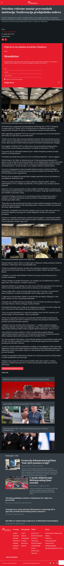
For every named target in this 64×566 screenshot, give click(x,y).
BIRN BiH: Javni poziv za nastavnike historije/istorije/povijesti (26, 379)
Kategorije (25, 529)
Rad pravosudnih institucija (54, 548)
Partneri (15, 538)
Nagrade (15, 543)
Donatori (16, 536)
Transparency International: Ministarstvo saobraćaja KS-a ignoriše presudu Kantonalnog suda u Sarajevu (30, 510)
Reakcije (23, 545)
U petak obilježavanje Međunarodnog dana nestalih (41, 480)
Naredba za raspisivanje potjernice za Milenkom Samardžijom (31, 521)
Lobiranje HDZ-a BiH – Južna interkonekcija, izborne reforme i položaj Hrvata (25, 429)
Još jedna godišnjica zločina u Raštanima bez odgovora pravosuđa (28, 499)
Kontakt (15, 548)
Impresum (16, 545)
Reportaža (24, 543)
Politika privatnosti (35, 563)
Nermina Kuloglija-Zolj (8, 31)
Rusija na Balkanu (50, 541)
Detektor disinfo (36, 543)
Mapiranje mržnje (50, 545)
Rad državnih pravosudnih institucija (12, 368)
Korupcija (48, 538)
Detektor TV (35, 533)
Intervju (24, 541)
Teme (47, 529)
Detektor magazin (36, 536)
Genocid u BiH (49, 543)
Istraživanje (25, 538)
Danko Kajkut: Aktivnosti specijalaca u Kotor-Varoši (22, 404)
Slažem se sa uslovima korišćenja (14, 79)
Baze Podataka (11, 557)
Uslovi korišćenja (27, 563)
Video (33, 529)
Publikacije (16, 541)
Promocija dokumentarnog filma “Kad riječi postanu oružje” (38, 461)
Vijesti (23, 533)
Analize (23, 536)
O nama (16, 529)
